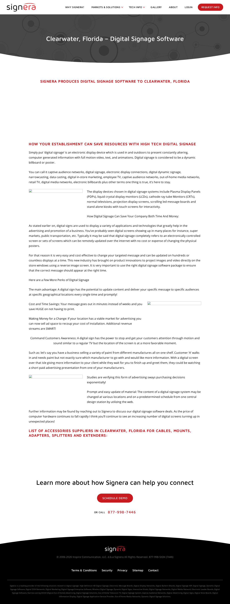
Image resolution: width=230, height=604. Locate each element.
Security (107, 570)
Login (188, 7)
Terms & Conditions (84, 570)
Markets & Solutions (105, 7)
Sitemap (137, 570)
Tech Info (135, 7)
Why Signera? (74, 7)
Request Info (210, 7)
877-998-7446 (122, 512)
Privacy (122, 570)
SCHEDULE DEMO (114, 498)
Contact (153, 570)
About (173, 7)
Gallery (156, 7)
